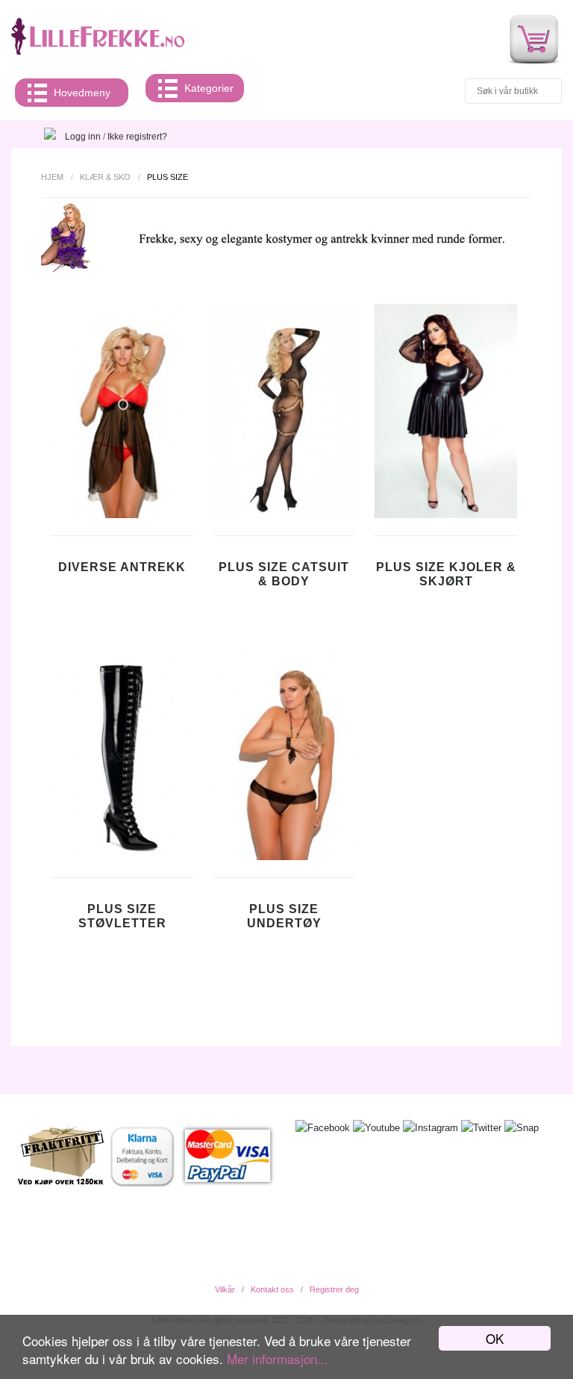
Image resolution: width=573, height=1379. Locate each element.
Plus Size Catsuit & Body (284, 574)
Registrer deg (334, 1289)
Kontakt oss (272, 1289)
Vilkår (225, 1289)
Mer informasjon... (277, 1358)
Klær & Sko (105, 176)
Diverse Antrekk (122, 567)
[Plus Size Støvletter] (122, 856)
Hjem (52, 176)
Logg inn (83, 136)
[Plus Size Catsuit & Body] (284, 514)
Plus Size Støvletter (122, 916)
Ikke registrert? (137, 136)
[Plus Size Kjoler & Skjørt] (446, 514)
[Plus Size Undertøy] (284, 856)
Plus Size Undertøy (284, 916)
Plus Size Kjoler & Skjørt (446, 574)
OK (495, 1338)
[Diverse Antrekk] (122, 514)
